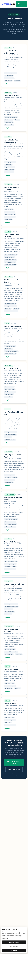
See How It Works (14, 769)
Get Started (20, 4)
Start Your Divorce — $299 (14, 762)
